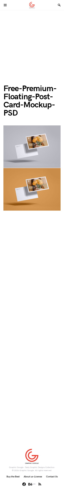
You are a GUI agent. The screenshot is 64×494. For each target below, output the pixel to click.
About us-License (33, 476)
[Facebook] (24, 484)
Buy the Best (13, 476)
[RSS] (39, 484)
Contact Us (52, 476)
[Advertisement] (32, 42)
